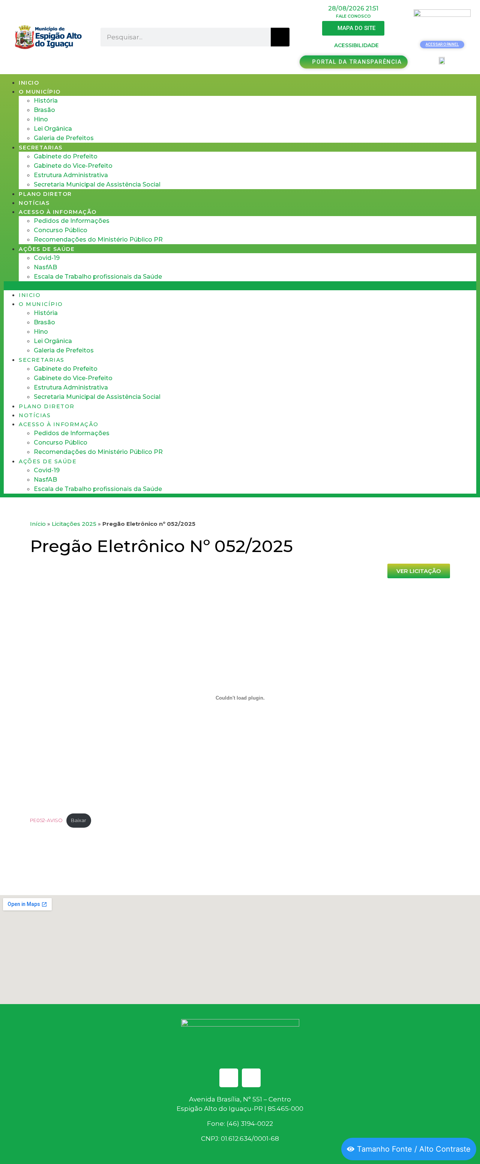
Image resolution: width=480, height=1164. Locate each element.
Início (38, 523)
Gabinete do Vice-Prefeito (73, 165)
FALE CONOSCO (353, 16)
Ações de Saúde (47, 249)
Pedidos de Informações (72, 220)
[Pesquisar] (280, 37)
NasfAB (45, 267)
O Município (40, 91)
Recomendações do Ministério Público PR (98, 239)
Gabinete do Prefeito (66, 156)
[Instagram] (251, 1077)
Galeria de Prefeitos (64, 138)
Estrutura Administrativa (71, 175)
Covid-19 (47, 257)
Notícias (34, 203)
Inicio (29, 82)
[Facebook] (228, 1077)
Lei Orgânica (53, 128)
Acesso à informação (58, 212)
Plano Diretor (45, 194)
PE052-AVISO (46, 820)
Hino (41, 119)
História (46, 100)
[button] (240, 285)
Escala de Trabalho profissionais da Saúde (98, 276)
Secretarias (41, 147)
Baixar (78, 820)
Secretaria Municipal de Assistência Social (97, 184)
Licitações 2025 (74, 523)
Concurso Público (60, 230)
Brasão (44, 109)
